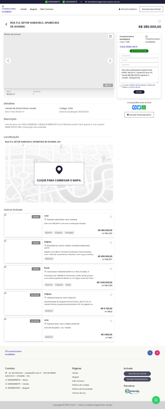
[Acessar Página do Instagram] (157, 352)
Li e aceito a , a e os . (138, 86)
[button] (8, 60)
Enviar (139, 92)
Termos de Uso (135, 87)
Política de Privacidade (138, 85)
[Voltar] (6, 24)
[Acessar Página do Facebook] (150, 352)
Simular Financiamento (140, 114)
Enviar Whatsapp (140, 51)
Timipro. (72, 405)
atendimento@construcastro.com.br (104, 2)
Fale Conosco (46, 9)
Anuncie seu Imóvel (151, 9)
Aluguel (33, 9)
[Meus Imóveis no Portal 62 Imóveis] (133, 393)
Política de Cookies (80, 385)
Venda (23, 9)
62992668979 (54, 2)
